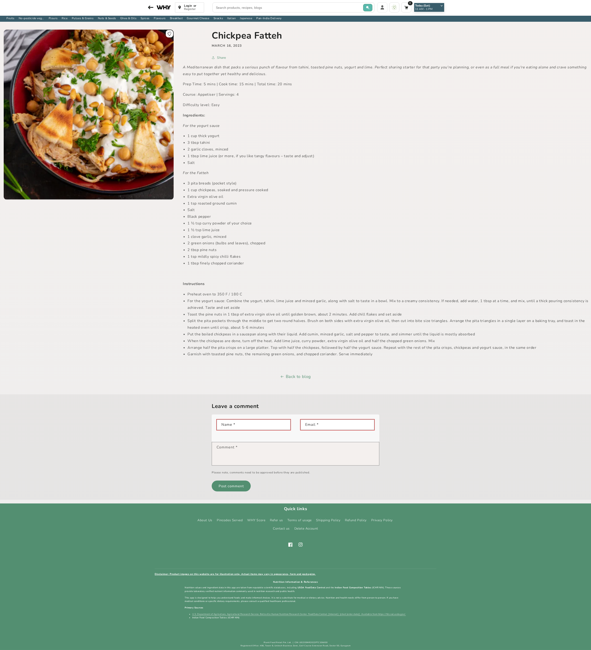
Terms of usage (299, 520)
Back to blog (298, 376)
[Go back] (150, 7)
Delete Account (306, 528)
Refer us (276, 520)
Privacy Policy (382, 520)
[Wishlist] (394, 7)
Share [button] (221, 57)
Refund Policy (356, 520)
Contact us (281, 528)
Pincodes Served (230, 520)
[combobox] (287, 7)
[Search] (367, 7)
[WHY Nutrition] (163, 7)
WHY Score (256, 520)
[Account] (382, 7)
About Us (204, 520)
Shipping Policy (328, 520)
